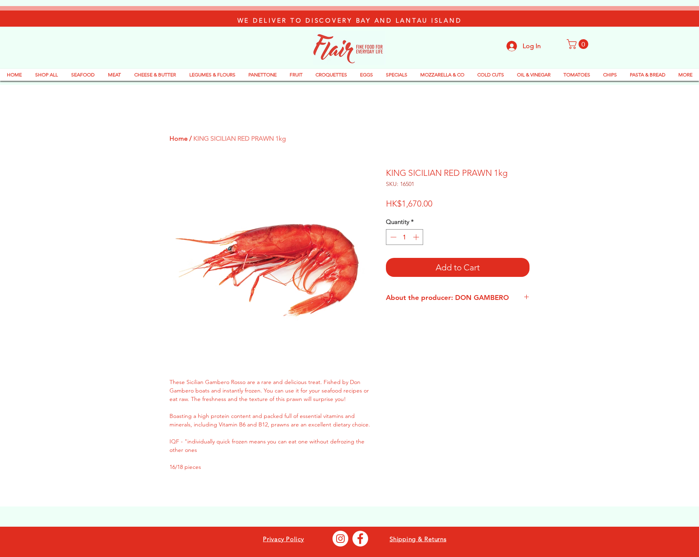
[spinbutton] (404, 237)
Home (178, 138)
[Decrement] (392, 237)
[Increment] (416, 237)
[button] (579, 44)
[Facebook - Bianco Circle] (360, 538)
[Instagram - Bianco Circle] (340, 538)
